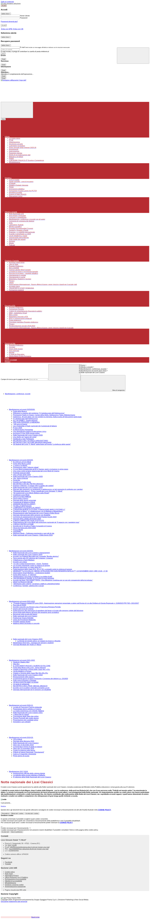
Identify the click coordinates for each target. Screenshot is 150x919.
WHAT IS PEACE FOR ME (23, 582)
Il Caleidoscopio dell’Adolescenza (25, 419)
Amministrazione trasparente (15, 886)
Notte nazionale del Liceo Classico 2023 (28, 639)
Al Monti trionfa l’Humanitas (23, 430)
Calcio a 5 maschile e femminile (24, 754)
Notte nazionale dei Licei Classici (25, 616)
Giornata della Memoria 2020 (23, 741)
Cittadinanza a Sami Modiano (23, 560)
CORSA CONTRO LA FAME (23, 524)
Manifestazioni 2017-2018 (18, 771)
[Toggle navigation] (17, 110)
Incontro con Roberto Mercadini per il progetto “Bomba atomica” (36, 556)
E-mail (22, 47)
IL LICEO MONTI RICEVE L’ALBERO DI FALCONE (31, 666)
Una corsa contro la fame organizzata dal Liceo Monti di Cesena (36, 471)
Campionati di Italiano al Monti (24, 502)
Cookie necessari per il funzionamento (15, 828)
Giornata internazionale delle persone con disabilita (31, 515)
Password (23, 18)
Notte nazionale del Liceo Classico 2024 (27, 554)
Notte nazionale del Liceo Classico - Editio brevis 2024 (33, 535)
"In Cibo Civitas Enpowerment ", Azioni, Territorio (30, 564)
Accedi (4, 5)
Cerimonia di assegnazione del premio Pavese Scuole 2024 (35, 517)
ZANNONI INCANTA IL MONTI (24, 504)
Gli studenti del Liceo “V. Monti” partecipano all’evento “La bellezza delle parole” (42, 444)
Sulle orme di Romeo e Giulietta (24, 680)
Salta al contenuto (7, 2)
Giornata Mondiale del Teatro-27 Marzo (27, 644)
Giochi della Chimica (20, 498)
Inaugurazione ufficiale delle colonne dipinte (29, 773)
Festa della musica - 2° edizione (24, 575)
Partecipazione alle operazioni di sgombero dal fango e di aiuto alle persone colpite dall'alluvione (48, 610)
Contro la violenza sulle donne (24, 750)
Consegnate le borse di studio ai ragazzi (27, 747)
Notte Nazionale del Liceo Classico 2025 (28, 476)
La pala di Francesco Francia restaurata (27, 707)
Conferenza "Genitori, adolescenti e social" (28, 586)
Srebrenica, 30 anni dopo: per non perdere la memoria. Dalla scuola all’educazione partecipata (47, 417)
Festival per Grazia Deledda (23, 618)
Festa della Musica (20, 411)
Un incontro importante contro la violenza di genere (31, 565)
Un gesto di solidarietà (21, 684)
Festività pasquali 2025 (21, 473)
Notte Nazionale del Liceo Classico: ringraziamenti (31, 553)
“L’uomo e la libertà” (20, 465)
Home (83, 365)
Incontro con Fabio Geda (22, 482)
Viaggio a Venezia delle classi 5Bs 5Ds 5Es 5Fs (30, 673)
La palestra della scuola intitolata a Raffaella (29, 775)
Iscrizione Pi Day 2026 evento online (26, 433)
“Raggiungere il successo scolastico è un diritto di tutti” (32, 576)
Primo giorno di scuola (21, 756)
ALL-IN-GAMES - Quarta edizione (25, 420)
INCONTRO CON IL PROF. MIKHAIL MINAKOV (30, 686)
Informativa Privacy (12, 875)
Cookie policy (10, 872)
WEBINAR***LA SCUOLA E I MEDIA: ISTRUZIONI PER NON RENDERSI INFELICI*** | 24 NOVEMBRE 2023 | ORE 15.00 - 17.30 (60, 571)
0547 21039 (12, 845)
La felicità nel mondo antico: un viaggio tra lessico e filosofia (38, 641)
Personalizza (5, 813)
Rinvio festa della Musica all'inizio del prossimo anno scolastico (36, 612)
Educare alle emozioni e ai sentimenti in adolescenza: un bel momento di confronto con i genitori (48, 489)
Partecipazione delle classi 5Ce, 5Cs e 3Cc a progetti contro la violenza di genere (42, 569)
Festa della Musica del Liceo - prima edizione (29, 667)
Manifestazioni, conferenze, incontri (94, 369)
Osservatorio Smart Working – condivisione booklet (31, 573)
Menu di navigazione (118, 390)
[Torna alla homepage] (13, 80)
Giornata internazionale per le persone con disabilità (32, 689)
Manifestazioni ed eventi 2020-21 (21, 705)
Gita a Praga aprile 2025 (22, 475)
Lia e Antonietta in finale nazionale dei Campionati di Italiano (35, 426)
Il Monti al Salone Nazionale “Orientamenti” (28, 752)
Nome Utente (25, 16)
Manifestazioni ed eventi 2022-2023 (93, 371)
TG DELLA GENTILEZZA (22, 506)
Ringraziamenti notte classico (23, 677)
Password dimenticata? (9, 21)
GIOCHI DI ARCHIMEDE (22, 497)
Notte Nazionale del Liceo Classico (26, 743)
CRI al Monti (17, 739)
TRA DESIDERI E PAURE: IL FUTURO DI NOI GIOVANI (33, 578)
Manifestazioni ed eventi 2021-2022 (22, 660)
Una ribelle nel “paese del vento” (25, 437)
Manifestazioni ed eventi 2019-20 (21, 737)
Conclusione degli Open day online (26, 716)
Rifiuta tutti (17, 813)
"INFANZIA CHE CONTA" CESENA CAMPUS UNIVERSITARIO (36, 584)
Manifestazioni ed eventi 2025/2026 (22, 409)
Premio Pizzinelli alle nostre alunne (26, 718)
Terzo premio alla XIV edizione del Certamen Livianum (33, 558)
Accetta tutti (32, 813)
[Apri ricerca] (133, 55)
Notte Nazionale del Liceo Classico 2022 (28, 675)
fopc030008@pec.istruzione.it (28, 849)
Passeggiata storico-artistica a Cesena (27, 709)
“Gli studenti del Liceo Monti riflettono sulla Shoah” (31, 493)
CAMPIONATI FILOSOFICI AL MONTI (26, 508)
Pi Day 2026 (17, 428)
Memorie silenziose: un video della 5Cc (27, 567)
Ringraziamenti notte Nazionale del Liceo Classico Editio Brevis (36, 513)
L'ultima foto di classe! (21, 714)
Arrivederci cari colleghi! (22, 722)
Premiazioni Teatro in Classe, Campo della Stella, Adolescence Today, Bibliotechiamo (44, 415)
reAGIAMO (17, 531)
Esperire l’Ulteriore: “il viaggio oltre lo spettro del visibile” (33, 486)
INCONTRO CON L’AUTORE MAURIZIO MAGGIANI (32, 442)
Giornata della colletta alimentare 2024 (27, 519)
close (3, 119)
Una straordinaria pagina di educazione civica (29, 431)
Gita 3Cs (16, 664)
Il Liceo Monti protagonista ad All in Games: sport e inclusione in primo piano (40, 469)
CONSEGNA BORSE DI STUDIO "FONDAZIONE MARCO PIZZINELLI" (39, 509)
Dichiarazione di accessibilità (15, 879)
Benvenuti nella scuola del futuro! (25, 614)
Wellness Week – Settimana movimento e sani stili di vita (33, 533)
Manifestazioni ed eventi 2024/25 (21, 460)
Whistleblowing (10, 883)
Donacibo (16, 480)
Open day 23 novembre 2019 (23, 748)
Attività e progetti (87, 367)
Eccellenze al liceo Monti (22, 462)
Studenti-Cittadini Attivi (21, 662)
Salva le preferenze (16, 832)
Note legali (9, 874)
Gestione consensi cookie (14, 885)
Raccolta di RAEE (19, 605)
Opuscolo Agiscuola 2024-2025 (24, 528)
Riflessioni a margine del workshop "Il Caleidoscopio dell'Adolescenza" (39, 413)
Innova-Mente (18, 530)
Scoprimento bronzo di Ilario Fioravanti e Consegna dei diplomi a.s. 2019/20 (40, 678)
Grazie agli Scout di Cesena (23, 609)
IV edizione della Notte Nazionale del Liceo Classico (32, 777)
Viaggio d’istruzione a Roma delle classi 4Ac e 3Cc (31, 669)
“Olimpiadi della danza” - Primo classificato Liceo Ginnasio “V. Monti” (38, 491)
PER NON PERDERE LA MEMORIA (26, 422)
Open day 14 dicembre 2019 (23, 745)
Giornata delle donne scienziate (24, 500)
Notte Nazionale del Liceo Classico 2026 (28, 435)
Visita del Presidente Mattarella (24, 620)
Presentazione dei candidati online (25, 720)
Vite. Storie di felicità (20, 478)
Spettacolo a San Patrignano (23, 439)
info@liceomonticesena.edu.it (29, 847)
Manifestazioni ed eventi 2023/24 (21, 551)
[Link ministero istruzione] (11, 3)
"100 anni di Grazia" (20, 424)
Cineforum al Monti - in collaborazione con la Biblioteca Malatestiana (38, 511)
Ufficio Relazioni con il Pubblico (16, 877)
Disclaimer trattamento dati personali (14, 901)
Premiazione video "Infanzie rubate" (26, 467)
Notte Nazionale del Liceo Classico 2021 (28, 713)
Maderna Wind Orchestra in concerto (26, 623)
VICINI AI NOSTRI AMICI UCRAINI (25, 682)
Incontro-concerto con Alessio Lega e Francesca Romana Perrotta (37, 607)
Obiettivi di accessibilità (13, 881)
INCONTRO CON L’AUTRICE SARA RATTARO (30, 441)
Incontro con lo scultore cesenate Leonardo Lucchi (31, 688)
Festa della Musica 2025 (22, 464)
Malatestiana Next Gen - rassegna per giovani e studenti (33, 643)
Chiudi (3, 59)
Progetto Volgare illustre (21, 621)
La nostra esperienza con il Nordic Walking (28, 711)
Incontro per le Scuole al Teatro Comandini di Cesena (32, 526)
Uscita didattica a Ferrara (22, 671)
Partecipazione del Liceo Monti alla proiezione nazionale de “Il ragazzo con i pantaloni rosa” (46, 522)
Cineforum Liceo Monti (21, 495)
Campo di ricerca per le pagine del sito (15, 379)
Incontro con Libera (20, 562)
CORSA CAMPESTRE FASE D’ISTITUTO (28, 520)
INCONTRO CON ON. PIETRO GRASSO (28, 484)
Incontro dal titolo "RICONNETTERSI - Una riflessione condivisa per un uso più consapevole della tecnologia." (53, 580)
